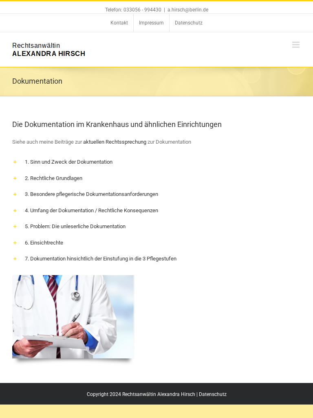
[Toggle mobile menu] (296, 44)
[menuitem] (119, 23)
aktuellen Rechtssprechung (114, 142)
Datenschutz (213, 394)
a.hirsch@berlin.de (188, 10)
